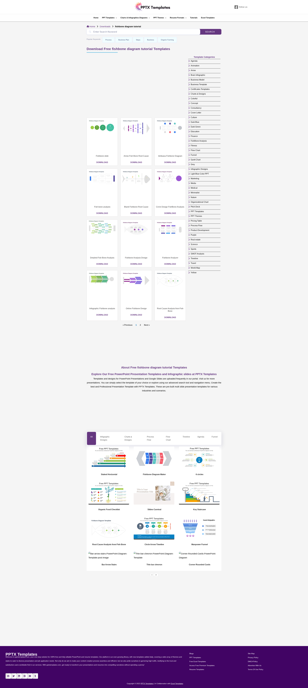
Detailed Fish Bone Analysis (102, 258)
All (91, 437)
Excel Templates (208, 18)
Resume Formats (177, 18)
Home (95, 18)
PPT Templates (108, 18)
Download (102, 162)
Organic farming (167, 40)
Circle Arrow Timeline (154, 544)
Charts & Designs (128, 438)
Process (108, 40)
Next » (147, 325)
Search (210, 32)
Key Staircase (199, 509)
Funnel (215, 437)
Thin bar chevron (154, 565)
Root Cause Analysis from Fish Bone (109, 544)
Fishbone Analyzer (170, 258)
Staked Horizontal (109, 474)
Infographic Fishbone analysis (102, 308)
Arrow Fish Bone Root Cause (136, 156)
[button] (8, 676)
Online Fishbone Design (136, 308)
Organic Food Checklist (109, 509)
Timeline (186, 437)
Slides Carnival (154, 509)
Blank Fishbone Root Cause (136, 207)
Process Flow (150, 438)
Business (150, 40)
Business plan (123, 40)
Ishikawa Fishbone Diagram (170, 156)
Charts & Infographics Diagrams (134, 18)
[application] (116, 17)
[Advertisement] (136, 85)
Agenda (200, 437)
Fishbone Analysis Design (136, 258)
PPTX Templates (21, 654)
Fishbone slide (102, 156)
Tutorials (193, 18)
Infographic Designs (105, 438)
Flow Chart (168, 438)
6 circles (199, 474)
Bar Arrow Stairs (109, 565)
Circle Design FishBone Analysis (170, 207)
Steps (138, 40)
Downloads (105, 26)
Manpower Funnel (199, 544)
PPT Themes (158, 18)
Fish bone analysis (102, 207)
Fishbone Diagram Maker (154, 474)
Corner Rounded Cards (199, 565)
